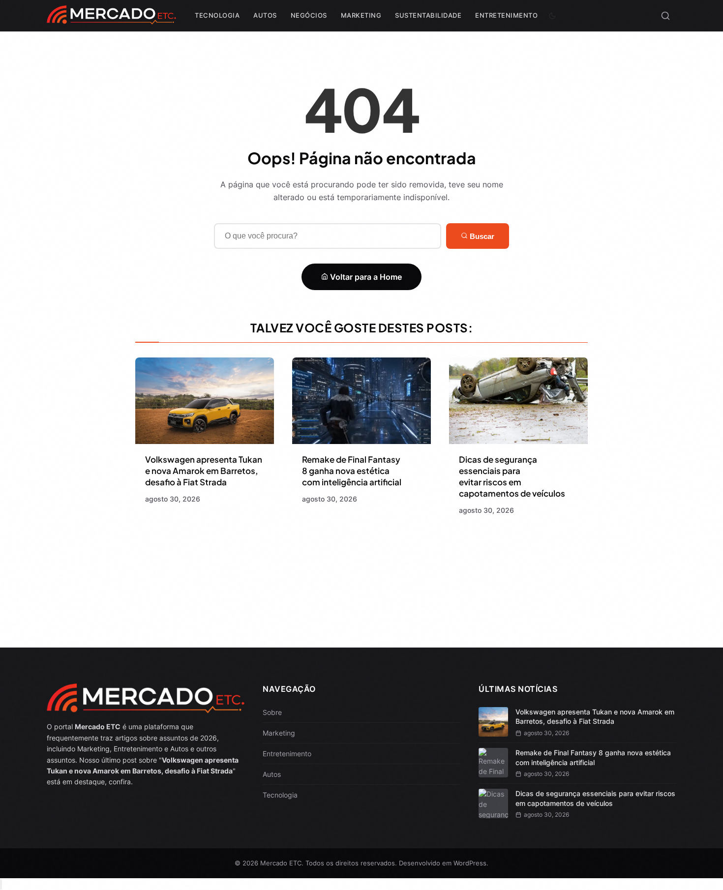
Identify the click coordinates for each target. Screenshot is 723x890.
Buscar (481, 236)
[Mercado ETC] (111, 19)
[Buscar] (665, 16)
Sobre (272, 712)
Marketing (361, 15)
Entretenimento (506, 15)
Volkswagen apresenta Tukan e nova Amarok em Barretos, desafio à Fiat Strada (203, 470)
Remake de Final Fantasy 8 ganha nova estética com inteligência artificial (351, 470)
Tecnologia (217, 15)
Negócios (309, 15)
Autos (265, 15)
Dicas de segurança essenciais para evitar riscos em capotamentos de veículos (512, 476)
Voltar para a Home (365, 277)
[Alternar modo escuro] (552, 16)
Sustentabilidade (428, 15)
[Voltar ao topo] (1, 884)
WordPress (469, 863)
